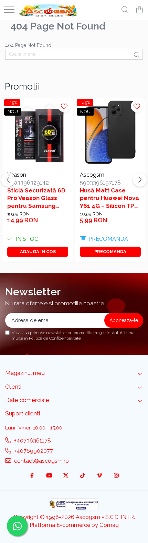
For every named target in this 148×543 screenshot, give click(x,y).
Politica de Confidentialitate (55, 338)
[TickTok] (82, 476)
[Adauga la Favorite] (64, 106)
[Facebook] (32, 476)
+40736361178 (32, 440)
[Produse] (9, 10)
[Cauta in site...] (125, 10)
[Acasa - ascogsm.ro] (48, 10)
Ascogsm (92, 175)
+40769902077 (33, 451)
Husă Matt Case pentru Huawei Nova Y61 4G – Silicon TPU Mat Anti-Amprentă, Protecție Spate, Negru (109, 198)
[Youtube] (48, 476)
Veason (16, 175)
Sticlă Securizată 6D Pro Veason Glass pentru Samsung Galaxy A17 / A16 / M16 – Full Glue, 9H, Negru (36, 198)
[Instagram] (116, 476)
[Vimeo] (99, 476)
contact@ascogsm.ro (41, 461)
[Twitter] (65, 476)
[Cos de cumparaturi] (139, 10)
